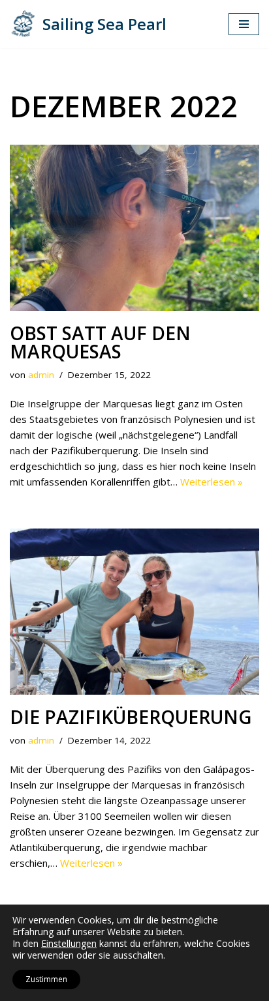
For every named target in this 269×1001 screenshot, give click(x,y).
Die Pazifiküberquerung (130, 716)
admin (41, 375)
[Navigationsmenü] (244, 24)
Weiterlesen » (211, 481)
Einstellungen (69, 944)
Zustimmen (46, 979)
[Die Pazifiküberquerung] (134, 612)
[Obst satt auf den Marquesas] (134, 228)
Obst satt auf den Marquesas (100, 342)
